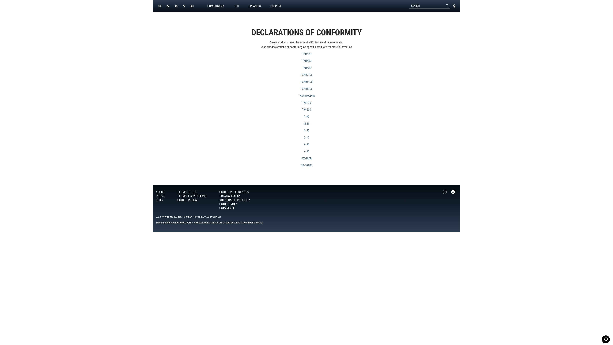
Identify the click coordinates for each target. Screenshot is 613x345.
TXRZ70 (306, 54)
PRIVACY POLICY (230, 196)
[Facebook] (453, 200)
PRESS (160, 196)
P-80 (306, 116)
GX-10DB (306, 158)
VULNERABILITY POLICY (234, 200)
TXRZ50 (306, 60)
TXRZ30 (306, 67)
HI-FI (236, 6)
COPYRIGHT (226, 208)
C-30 (306, 137)
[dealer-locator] (454, 6)
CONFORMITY (228, 204)
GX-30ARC (306, 165)
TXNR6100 (306, 81)
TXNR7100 (306, 74)
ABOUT (160, 192)
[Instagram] (445, 200)
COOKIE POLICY (187, 200)
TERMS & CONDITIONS (192, 196)
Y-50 (306, 151)
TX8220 (306, 109)
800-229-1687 (176, 216)
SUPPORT (275, 6)
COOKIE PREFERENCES (234, 192)
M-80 (307, 123)
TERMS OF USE (187, 192)
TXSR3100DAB (306, 95)
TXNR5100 (306, 88)
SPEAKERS (255, 6)
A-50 (306, 130)
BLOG (159, 200)
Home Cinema (215, 6)
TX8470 (306, 102)
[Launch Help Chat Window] (606, 339)
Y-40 (306, 144)
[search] (447, 6)
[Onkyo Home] (176, 6)
